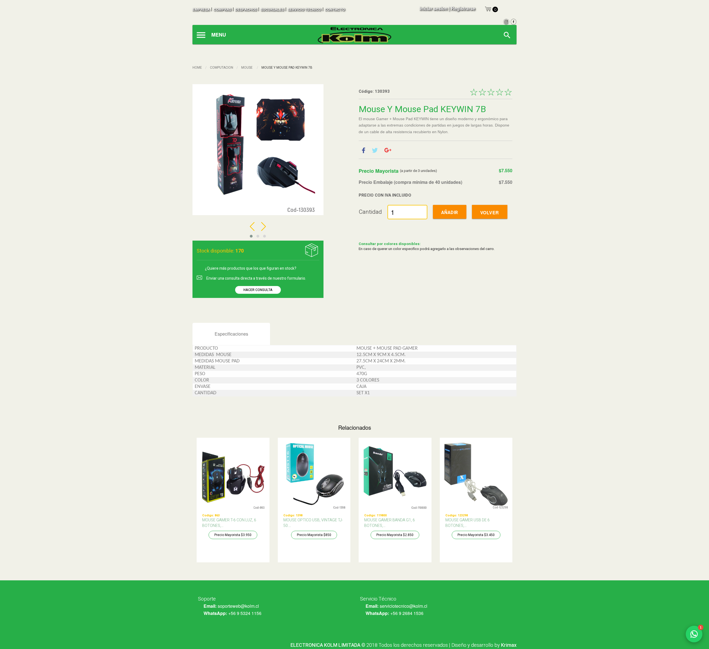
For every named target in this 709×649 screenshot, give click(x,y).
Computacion (221, 67)
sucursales (272, 9)
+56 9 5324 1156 (244, 613)
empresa (201, 9)
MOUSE (247, 67)
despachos (246, 9)
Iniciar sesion (434, 8)
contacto (335, 9)
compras (222, 9)
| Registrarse (462, 8)
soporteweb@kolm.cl (238, 606)
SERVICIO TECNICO (304, 9)
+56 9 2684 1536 (406, 613)
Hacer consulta (258, 289)
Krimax (509, 645)
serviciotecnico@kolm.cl (403, 606)
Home (197, 67)
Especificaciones (231, 334)
